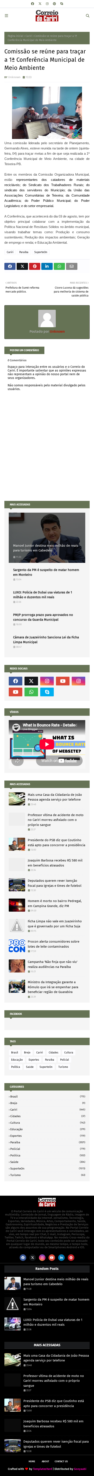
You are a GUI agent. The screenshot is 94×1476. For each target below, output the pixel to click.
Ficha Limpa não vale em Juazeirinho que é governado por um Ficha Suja (55, 923)
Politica (15, 1066)
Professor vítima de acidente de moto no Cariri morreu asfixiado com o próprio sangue (56, 820)
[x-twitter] (40, 4)
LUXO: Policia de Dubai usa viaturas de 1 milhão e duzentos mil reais (42, 594)
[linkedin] (61, 1257)
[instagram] (47, 4)
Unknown (14, 77)
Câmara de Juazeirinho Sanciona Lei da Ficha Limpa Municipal (46, 639)
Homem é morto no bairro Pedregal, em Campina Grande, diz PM (55, 903)
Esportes (34, 1059)
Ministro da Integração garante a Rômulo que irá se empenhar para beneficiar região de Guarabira (53, 987)
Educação (17, 1059)
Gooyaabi (80, 1469)
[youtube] (63, 681)
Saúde (30, 1066)
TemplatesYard (42, 1469)
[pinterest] (54, 4)
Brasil (14, 1052)
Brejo (27, 1052)
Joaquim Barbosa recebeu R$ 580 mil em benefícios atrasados (55, 862)
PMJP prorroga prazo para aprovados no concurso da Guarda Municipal (43, 617)
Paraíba (23, 252)
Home (32, 1461)
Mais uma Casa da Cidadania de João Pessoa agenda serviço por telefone (55, 797)
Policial (64, 1059)
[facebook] (32, 4)
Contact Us (61, 1461)
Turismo (63, 1066)
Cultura (68, 1052)
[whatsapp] (31, 692)
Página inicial (15, 36)
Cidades (53, 1052)
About (45, 1461)
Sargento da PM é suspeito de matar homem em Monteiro (46, 572)
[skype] (62, 4)
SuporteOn (40, 252)
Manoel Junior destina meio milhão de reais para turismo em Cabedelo (45, 548)
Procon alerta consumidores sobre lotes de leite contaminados (53, 944)
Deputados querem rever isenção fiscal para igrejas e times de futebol (54, 883)
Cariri (29, 36)
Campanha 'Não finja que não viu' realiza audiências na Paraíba (52, 964)
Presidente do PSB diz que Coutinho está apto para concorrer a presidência (56, 842)
